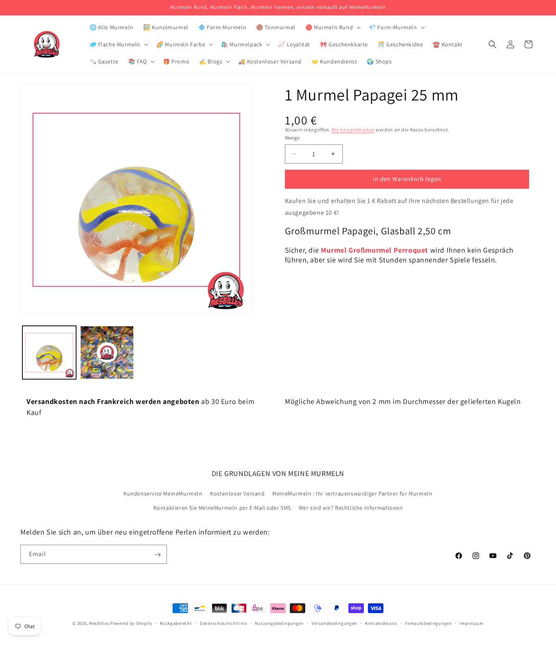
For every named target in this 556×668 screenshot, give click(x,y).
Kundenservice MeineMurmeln (163, 493)
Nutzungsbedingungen (279, 623)
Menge (292, 137)
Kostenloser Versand (237, 493)
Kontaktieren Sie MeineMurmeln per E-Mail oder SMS (222, 507)
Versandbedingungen (334, 623)
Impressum (471, 623)
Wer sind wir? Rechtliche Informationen (351, 507)
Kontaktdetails (381, 623)
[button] (332, 27)
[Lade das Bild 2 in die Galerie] (107, 353)
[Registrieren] (157, 554)
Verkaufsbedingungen (428, 623)
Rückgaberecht (176, 623)
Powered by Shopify (131, 623)
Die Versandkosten (353, 130)
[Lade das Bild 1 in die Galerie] (49, 353)
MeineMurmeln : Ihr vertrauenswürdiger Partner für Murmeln (352, 493)
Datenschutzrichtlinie (223, 623)
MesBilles (99, 623)
